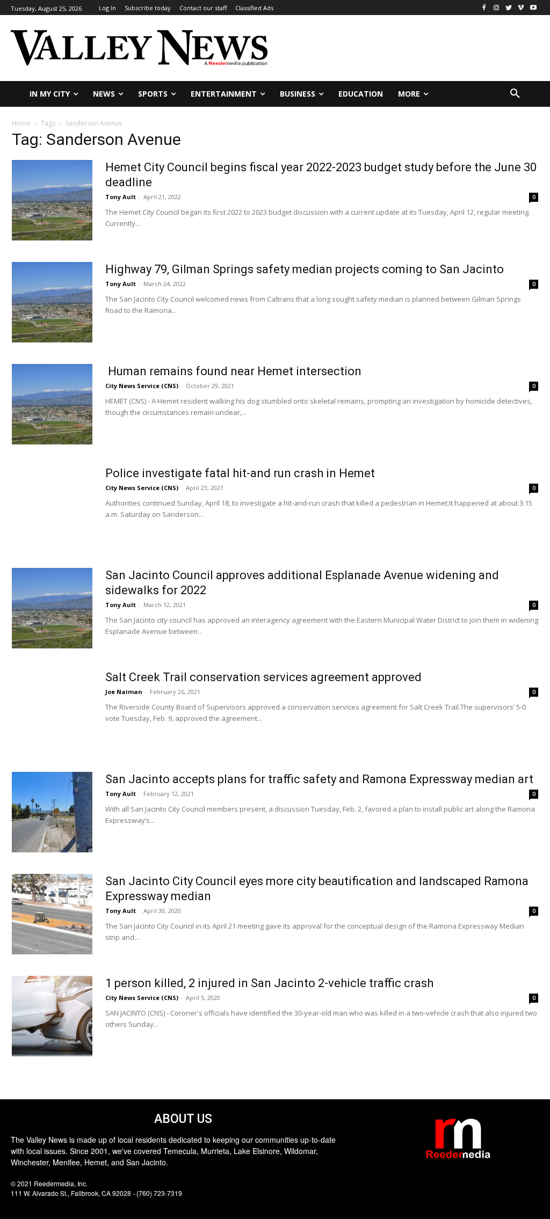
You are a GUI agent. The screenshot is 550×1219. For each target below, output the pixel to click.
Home (21, 123)
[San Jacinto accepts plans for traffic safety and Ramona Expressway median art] (52, 812)
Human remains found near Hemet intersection (233, 371)
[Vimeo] (521, 8)
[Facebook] (484, 8)
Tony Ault (120, 197)
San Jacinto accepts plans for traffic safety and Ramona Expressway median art (319, 779)
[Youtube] (533, 8)
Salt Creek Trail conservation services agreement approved (263, 677)
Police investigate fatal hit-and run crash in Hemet (240, 473)
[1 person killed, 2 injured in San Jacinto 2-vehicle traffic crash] (52, 1016)
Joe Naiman (123, 692)
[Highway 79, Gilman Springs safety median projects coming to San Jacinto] (52, 302)
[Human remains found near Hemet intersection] (52, 404)
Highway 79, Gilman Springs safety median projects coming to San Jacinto (304, 269)
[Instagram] (496, 8)
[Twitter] (509, 8)
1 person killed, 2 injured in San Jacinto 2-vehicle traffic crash (269, 983)
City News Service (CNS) (141, 386)
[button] (515, 94)
